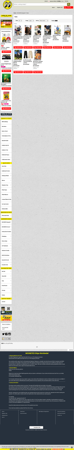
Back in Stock (5, 131)
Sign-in (53, 7)
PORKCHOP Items (5, 154)
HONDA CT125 (5, 150)
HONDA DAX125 (5, 145)
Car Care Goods (5, 204)
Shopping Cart (4, 415)
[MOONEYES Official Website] (6, 20)
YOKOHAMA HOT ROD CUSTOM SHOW (7, 135)
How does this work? (5, 328)
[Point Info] (6, 22)
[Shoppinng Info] (6, 24)
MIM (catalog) (5, 121)
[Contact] (6, 26)
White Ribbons (5, 194)
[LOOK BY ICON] (6, 15)
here (35, 448)
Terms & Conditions (6, 324)
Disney (3, 295)
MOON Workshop (5, 255)
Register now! (59, 7)
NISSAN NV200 (5, 140)
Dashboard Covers (6, 170)
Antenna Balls (5, 208)
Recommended (23, 413)
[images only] (56, 20)
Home (3, 411)
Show (17, 20)
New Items (4, 126)
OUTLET (3, 301)
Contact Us (59, 415)
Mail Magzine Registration (44, 411)
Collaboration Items (6, 159)
